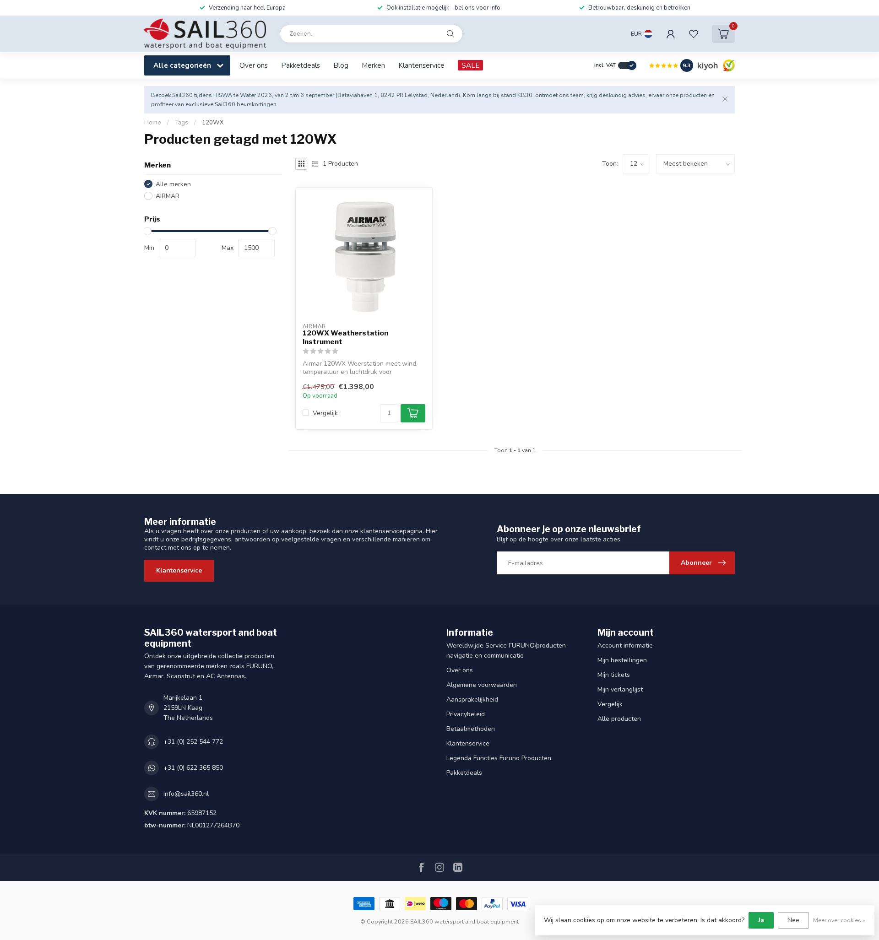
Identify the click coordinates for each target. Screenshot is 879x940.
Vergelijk (325, 413)
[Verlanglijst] (693, 34)
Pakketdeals (300, 65)
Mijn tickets (613, 674)
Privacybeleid (465, 714)
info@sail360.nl (186, 793)
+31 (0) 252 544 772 (193, 741)
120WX (213, 123)
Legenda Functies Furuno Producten (498, 758)
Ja (761, 920)
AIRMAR (167, 196)
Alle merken (173, 184)
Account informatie (625, 645)
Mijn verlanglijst (620, 689)
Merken (373, 65)
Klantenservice (421, 65)
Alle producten (619, 718)
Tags (181, 123)
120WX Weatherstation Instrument (345, 337)
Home (152, 123)
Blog (340, 65)
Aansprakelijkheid (472, 699)
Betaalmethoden (470, 728)
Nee (793, 920)
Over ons (253, 65)
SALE (470, 65)
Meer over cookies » (839, 920)
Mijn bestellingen (622, 660)
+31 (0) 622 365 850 (193, 767)
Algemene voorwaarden (481, 685)
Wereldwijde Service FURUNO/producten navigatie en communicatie (506, 650)
